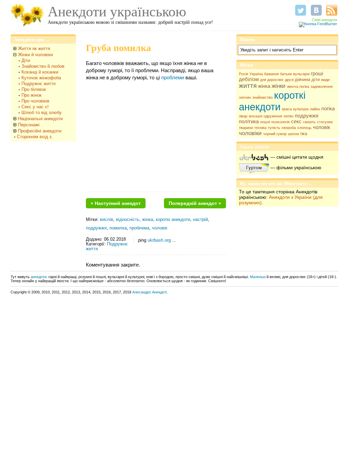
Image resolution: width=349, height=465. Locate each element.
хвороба (289, 128)
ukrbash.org (159, 240)
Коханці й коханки (39, 72)
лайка (315, 109)
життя (248, 85)
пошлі (265, 122)
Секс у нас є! (35, 106)
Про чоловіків (35, 100)
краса (287, 109)
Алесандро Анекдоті (149, 292)
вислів (106, 219)
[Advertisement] (156, 139)
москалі (255, 116)
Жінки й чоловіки (35, 54)
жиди (325, 80)
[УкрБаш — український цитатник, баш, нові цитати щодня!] (254, 157)
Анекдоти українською (117, 11)
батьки (286, 74)
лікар (243, 116)
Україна (256, 74)
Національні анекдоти (40, 118)
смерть (309, 122)
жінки (279, 86)
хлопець (304, 128)
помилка (118, 228)
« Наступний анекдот (116, 203)
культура (300, 109)
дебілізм (249, 79)
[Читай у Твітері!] (300, 10)
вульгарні (301, 74)
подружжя (306, 115)
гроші (317, 73)
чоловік (321, 127)
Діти (25, 60)
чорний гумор (275, 134)
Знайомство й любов (42, 66)
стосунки (325, 122)
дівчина (302, 79)
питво (288, 116)
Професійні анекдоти (39, 130)
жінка (264, 86)
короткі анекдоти (272, 101)
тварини (246, 128)
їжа (303, 133)
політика (249, 121)
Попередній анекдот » (195, 203)
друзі (289, 80)
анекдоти (38, 277)
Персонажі (29, 124)
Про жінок (31, 95)
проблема (139, 228)
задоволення (321, 86)
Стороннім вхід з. (35, 136)
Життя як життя (34, 48)
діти (316, 79)
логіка (328, 108)
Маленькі (257, 277)
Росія (243, 74)
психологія (280, 122)
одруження (272, 116)
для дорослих (272, 80)
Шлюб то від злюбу (41, 112)
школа (293, 134)
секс (296, 121)
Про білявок (33, 89)
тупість (274, 128)
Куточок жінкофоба (41, 77)
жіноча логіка (298, 86)
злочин (245, 97)
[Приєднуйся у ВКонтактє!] (316, 10)
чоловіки (250, 133)
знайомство (262, 97)
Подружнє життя (38, 83)
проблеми (172, 77)
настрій (200, 219)
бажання (271, 74)
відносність (127, 219)
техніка (260, 128)
